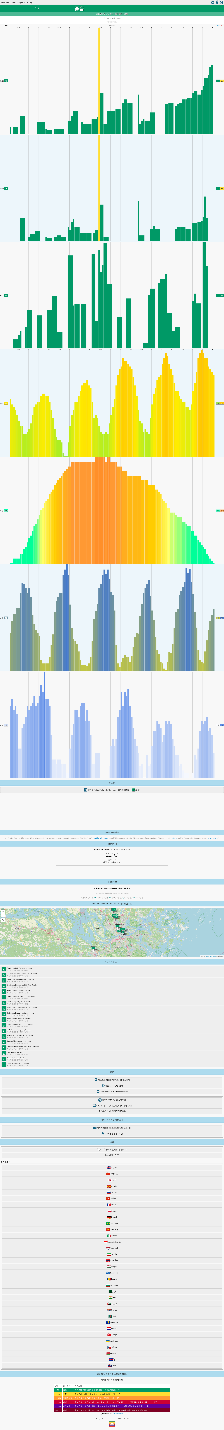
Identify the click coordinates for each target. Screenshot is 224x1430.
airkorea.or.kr (117, 1413)
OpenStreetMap (211, 956)
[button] (119, 932)
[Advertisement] (70, 811)
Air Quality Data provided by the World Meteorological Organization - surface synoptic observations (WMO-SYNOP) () (57, 838)
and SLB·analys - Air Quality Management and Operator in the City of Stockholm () (144, 838)
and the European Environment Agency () (198, 838)
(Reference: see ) (106, 1400)
